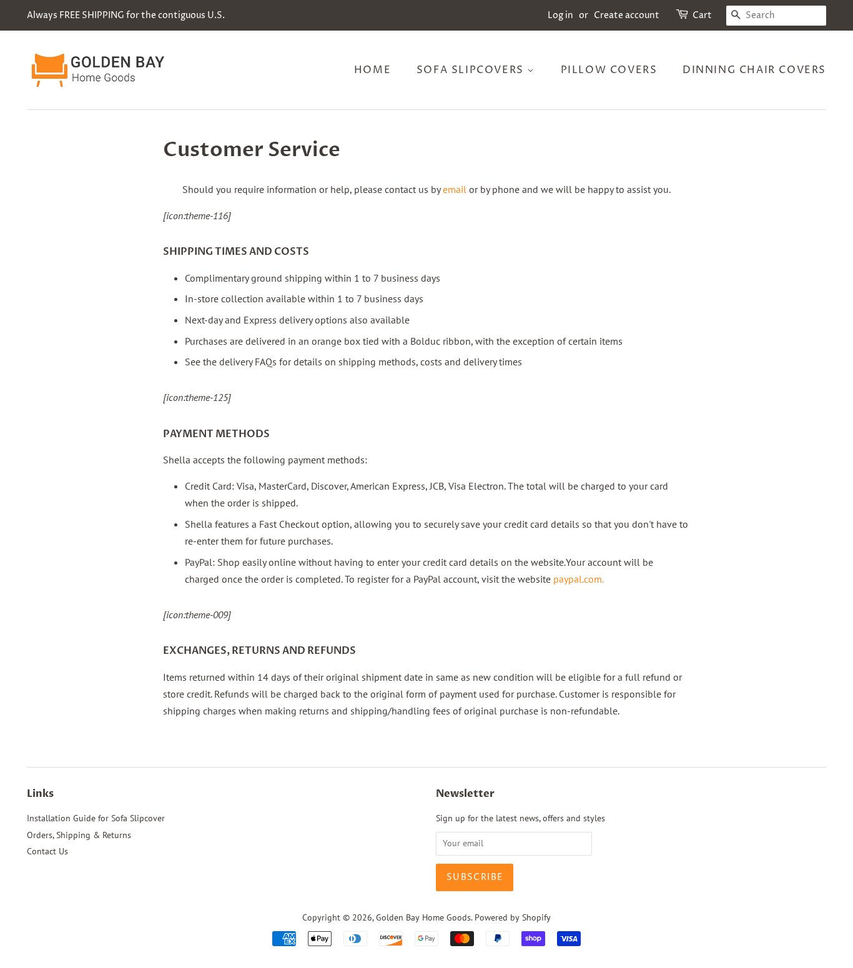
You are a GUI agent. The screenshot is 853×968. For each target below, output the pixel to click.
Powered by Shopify (513, 917)
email (454, 189)
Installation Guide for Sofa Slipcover (96, 818)
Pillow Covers (609, 70)
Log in (560, 15)
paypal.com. (578, 579)
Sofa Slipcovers (472, 70)
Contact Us (47, 851)
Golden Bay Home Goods (423, 917)
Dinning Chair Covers (754, 70)
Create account (626, 15)
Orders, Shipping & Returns (79, 835)
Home (372, 70)
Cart (702, 15)
